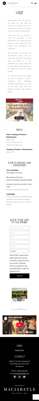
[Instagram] (19, 377)
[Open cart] (35, 3)
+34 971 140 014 (22, 371)
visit (19, 13)
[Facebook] (15, 377)
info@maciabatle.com (21, 374)
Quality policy (19, 350)
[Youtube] (24, 377)
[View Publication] (19, 298)
